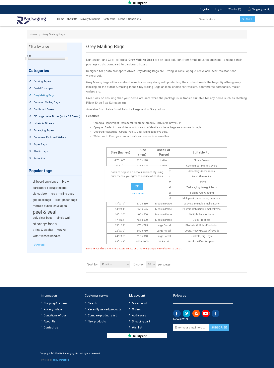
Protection (40, 158)
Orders (136, 309)
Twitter (186, 313)
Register (204, 9)
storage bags (45, 224)
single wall (63, 218)
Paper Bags (40, 144)
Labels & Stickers (44, 123)
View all (39, 245)
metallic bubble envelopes (50, 206)
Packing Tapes (42, 81)
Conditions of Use (55, 315)
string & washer (43, 230)
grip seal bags (42, 200)
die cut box (40, 193)
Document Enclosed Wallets (50, 137)
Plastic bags (41, 151)
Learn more (137, 193)
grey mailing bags (62, 193)
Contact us (51, 327)
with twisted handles (47, 236)
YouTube (206, 313)
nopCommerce (61, 359)
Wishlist (137, 327)
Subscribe (219, 327)
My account (139, 303)
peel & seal (44, 212)
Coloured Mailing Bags (47, 102)
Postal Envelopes (44, 88)
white (61, 230)
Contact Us (109, 18)
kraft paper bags (66, 200)
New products (97, 321)
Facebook (177, 313)
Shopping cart (141, 321)
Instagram (215, 313)
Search (247, 19)
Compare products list (102, 315)
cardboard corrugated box (50, 188)
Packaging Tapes (44, 130)
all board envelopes (45, 181)
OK (137, 186)
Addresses (139, 315)
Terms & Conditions (129, 18)
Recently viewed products (104, 309)
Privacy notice (53, 309)
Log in (218, 9)
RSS (196, 313)
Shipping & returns (55, 303)
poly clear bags (43, 218)
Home (60, 18)
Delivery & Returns (90, 18)
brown (66, 181)
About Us (72, 18)
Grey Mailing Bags (44, 95)
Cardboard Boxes (44, 109)
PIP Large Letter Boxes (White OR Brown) (57, 116)
